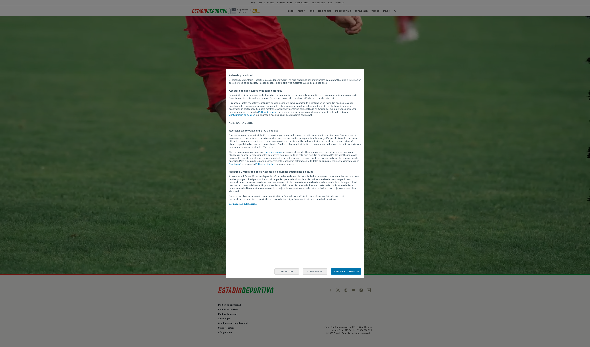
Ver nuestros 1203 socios (243, 204)
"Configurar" (235, 164)
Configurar (315, 271)
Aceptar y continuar (346, 271)
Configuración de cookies (242, 115)
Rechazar (287, 271)
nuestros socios (274, 152)
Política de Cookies (268, 112)
